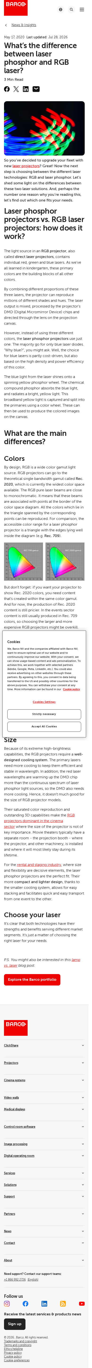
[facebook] (7, 89)
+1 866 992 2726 (21, 1279)
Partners (9, 1214)
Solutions (10, 1185)
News (7, 1231)
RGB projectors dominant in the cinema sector (39, 821)
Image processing (15, 1144)
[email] (36, 89)
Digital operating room (19, 1155)
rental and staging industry (39, 865)
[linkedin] (26, 89)
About (8, 1260)
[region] (44, 684)
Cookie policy (71, 689)
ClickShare (11, 1045)
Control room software (19, 1126)
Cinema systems (14, 1080)
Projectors (11, 1063)
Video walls (11, 1097)
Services (9, 1173)
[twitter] (16, 89)
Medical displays (14, 1109)
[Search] (71, 9)
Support (9, 1196)
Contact (9, 1243)
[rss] (63, 1304)
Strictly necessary (44, 714)
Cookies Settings (44, 702)
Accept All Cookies (44, 726)
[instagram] (7, 1304)
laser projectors (26, 166)
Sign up (14, 1324)
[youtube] (82, 1304)
